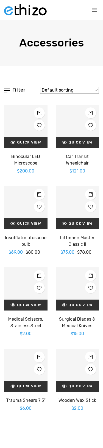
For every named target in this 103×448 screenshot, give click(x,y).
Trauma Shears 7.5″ (26, 400)
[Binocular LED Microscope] (26, 126)
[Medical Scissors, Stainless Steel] (26, 289)
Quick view (29, 142)
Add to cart (39, 112)
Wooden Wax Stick (77, 400)
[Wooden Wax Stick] (77, 370)
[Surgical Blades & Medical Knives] (77, 289)
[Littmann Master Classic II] (77, 207)
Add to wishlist (39, 125)
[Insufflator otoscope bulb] (26, 207)
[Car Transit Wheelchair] (77, 126)
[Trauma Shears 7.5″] (26, 370)
